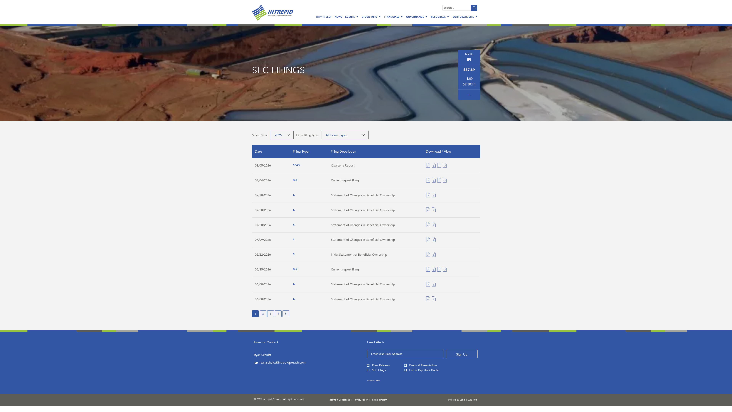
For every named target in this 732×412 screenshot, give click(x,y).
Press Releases (381, 365)
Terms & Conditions (340, 399)
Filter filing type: (307, 135)
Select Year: (260, 135)
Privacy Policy (361, 399)
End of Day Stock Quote (424, 370)
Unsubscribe (373, 380)
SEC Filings (379, 370)
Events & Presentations (423, 365)
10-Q (296, 165)
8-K (295, 180)
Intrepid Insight (379, 399)
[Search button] (474, 8)
